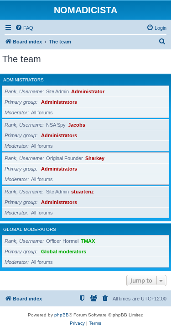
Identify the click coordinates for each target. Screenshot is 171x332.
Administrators (23, 79)
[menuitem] (24, 27)
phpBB (61, 314)
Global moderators (29, 229)
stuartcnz (82, 191)
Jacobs (76, 125)
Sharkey (94, 158)
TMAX (88, 241)
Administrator (87, 91)
